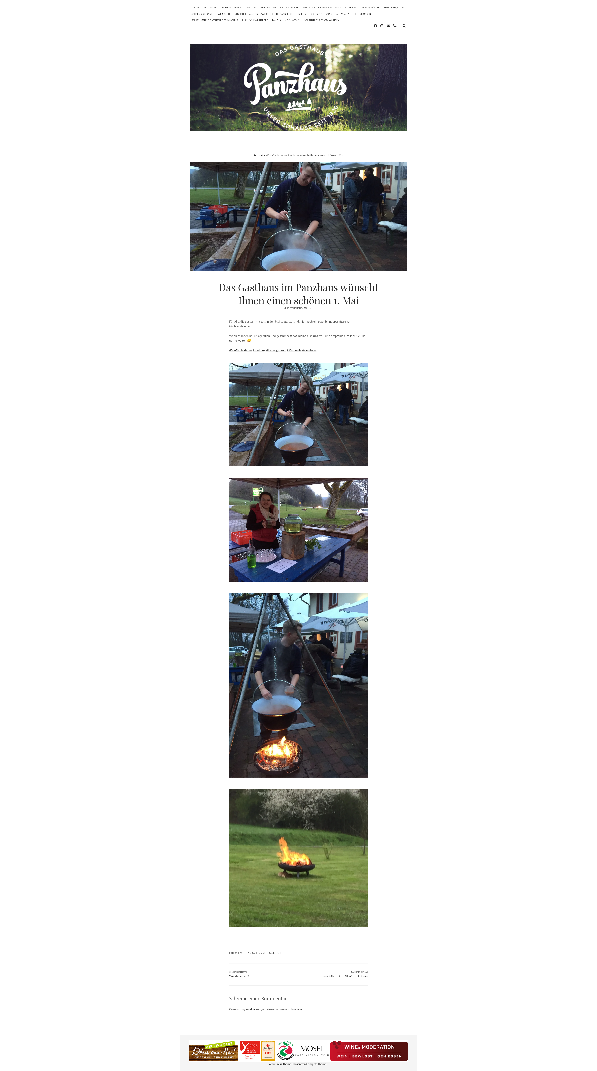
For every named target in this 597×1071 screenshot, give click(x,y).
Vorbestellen (268, 8)
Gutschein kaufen (393, 8)
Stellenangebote (282, 14)
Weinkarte (224, 14)
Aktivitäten (343, 14)
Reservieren (211, 8)
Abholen (250, 8)
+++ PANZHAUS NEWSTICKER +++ (346, 976)
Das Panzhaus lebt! (256, 953)
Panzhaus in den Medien (286, 20)
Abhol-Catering (289, 8)
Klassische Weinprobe (255, 20)
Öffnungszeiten (231, 8)
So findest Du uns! (321, 14)
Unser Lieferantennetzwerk (251, 14)
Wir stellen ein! (239, 976)
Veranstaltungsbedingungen (322, 20)
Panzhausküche (276, 953)
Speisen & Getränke (203, 14)
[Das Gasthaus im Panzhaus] (298, 125)
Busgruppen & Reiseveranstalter (322, 8)
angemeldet (248, 1009)
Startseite (259, 155)
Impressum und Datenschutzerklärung (215, 20)
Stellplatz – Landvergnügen (362, 8)
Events (195, 8)
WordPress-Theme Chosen (285, 1064)
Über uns (302, 14)
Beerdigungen (362, 14)
